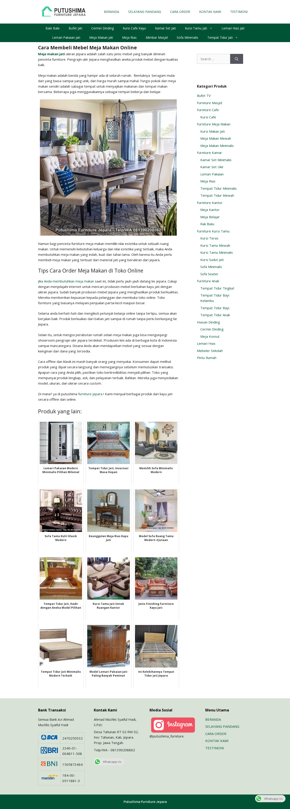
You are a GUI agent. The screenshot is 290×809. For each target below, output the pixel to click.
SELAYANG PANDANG (144, 12)
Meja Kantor (210, 209)
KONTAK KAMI (210, 12)
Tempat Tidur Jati (220, 37)
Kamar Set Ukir (212, 167)
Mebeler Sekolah (210, 350)
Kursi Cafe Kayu (134, 28)
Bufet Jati (75, 28)
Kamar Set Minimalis (216, 160)
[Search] (236, 59)
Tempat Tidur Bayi (214, 308)
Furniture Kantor (209, 202)
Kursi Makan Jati (212, 131)
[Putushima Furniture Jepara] (64, 11)
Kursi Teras (209, 238)
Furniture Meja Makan (213, 124)
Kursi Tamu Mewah (215, 245)
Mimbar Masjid (157, 37)
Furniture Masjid (209, 103)
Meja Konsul (209, 336)
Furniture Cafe (208, 110)
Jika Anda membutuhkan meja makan (66, 281)
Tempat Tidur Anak (215, 315)
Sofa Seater (209, 274)
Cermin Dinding (102, 28)
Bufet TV (204, 95)
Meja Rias (129, 37)
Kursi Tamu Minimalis (216, 252)
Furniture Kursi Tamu (213, 231)
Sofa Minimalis (187, 37)
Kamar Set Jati (165, 28)
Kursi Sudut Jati (212, 259)
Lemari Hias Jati (233, 28)
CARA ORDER (180, 12)
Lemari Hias (206, 343)
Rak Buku (207, 224)
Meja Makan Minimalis (217, 145)
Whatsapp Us (112, 762)
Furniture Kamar (209, 152)
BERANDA (111, 12)
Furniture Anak (208, 281)
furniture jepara (90, 394)
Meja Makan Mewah (215, 138)
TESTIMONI (239, 12)
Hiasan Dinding (208, 322)
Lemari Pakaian (212, 174)
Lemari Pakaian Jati (66, 37)
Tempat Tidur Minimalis (218, 188)
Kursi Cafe (208, 117)
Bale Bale (53, 28)
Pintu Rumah (206, 357)
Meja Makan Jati (101, 37)
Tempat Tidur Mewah (217, 195)
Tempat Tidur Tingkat (217, 288)
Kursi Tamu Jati (196, 28)
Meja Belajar (210, 217)
